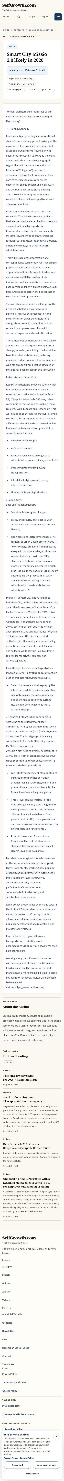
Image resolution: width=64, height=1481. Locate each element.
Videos (6, 1300)
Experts (6, 1275)
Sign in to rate (47, 89)
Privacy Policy (9, 1374)
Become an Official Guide (15, 1348)
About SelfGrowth (12, 1314)
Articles (19, 30)
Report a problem (14, 1429)
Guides (6, 1283)
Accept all (17, 1465)
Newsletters (9, 1331)
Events (6, 1339)
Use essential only (46, 1465)
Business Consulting (41, 30)
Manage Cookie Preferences (19, 1414)
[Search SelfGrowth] (18, 16)
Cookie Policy (9, 1391)
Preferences (32, 1473)
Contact (6, 1356)
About (6, 16)
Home (6, 30)
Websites (7, 1323)
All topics (7, 1266)
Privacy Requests (11, 1406)
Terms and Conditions (14, 1382)
